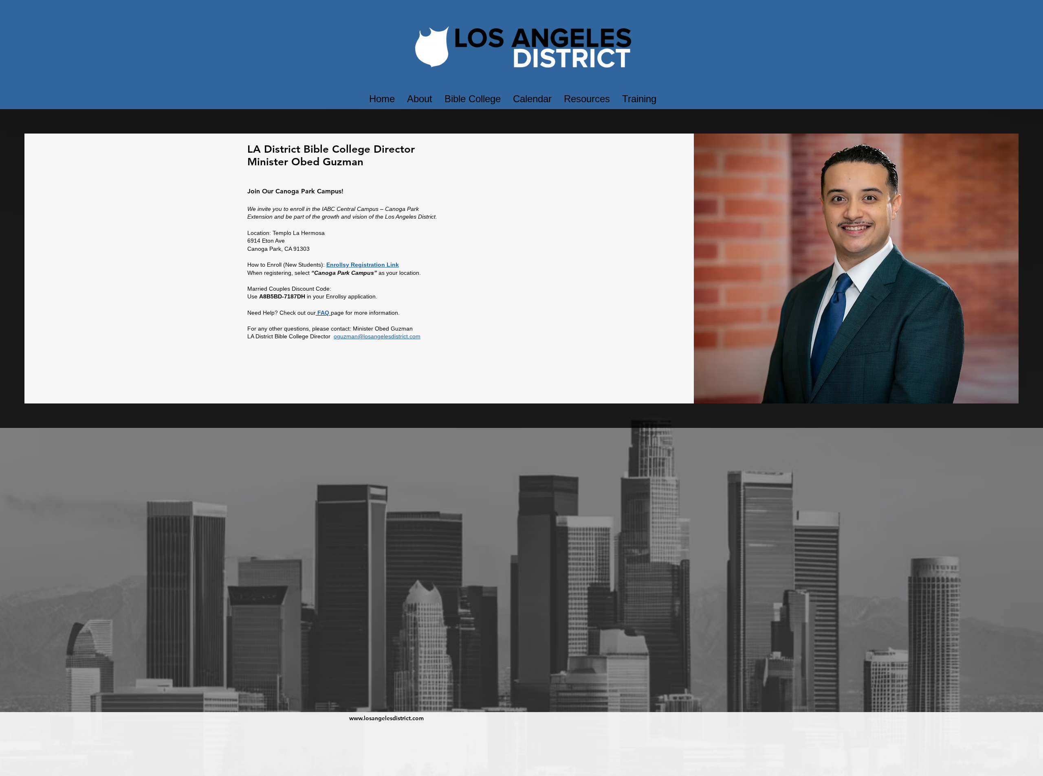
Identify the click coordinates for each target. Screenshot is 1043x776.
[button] (419, 99)
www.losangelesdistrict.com (386, 718)
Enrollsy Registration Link (362, 264)
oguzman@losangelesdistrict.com (377, 336)
